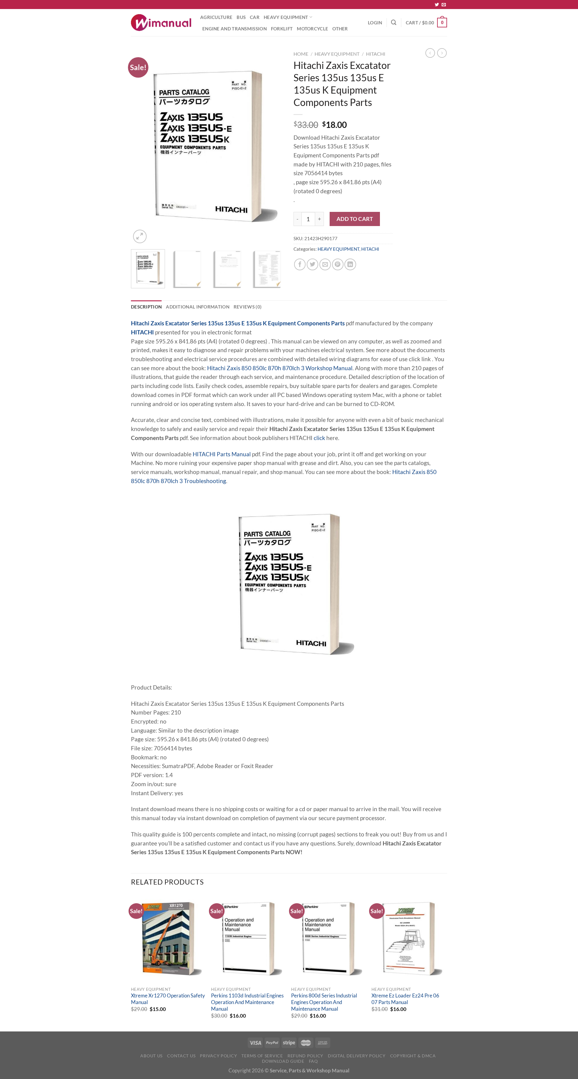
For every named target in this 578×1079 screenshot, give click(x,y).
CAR (254, 17)
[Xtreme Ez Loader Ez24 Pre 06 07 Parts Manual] (408, 938)
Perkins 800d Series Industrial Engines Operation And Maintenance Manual (324, 1002)
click (319, 438)
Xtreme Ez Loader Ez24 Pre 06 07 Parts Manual (405, 999)
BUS (241, 17)
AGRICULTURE (216, 17)
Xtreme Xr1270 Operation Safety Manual (168, 999)
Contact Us (181, 1055)
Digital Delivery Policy (356, 1055)
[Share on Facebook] (300, 264)
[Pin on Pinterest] (337, 264)
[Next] (274, 146)
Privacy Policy (218, 1055)
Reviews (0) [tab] (248, 306)
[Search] (393, 22)
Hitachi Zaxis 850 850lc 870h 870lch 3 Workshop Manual (280, 368)
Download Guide (283, 1061)
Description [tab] (146, 306)
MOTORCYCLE (312, 28)
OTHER (340, 28)
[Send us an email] (444, 4)
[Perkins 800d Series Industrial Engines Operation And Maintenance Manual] (328, 938)
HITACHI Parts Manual (222, 454)
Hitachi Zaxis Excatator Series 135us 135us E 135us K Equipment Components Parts (238, 323)
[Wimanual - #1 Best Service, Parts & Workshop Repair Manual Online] (161, 22)
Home (301, 54)
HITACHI (375, 54)
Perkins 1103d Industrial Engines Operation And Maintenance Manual (247, 1002)
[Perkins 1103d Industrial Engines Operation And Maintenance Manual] (248, 938)
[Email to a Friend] (325, 264)
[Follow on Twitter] (437, 4)
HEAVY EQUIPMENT (286, 17)
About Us (151, 1055)
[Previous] (141, 146)
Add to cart (355, 218)
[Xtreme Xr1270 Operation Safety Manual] (168, 938)
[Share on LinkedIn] (350, 264)
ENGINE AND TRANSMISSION (234, 28)
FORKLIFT (282, 28)
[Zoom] (140, 236)
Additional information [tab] (197, 306)
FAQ (313, 1061)
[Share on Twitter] (312, 264)
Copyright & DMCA (413, 1055)
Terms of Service (262, 1055)
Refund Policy (305, 1055)
